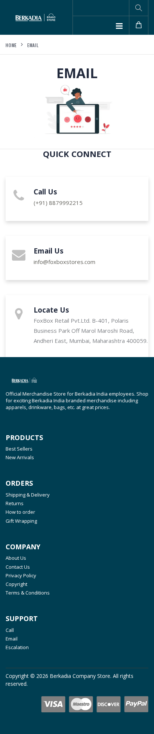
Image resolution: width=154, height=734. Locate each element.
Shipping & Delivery (28, 494)
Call (10, 630)
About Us (16, 558)
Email (33, 45)
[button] (138, 8)
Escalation (17, 647)
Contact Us (18, 566)
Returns (15, 503)
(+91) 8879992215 (58, 202)
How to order (20, 512)
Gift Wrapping (21, 521)
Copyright (16, 584)
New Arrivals (20, 457)
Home (11, 45)
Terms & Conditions (28, 592)
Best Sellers (19, 448)
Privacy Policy (21, 575)
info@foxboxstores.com (64, 261)
